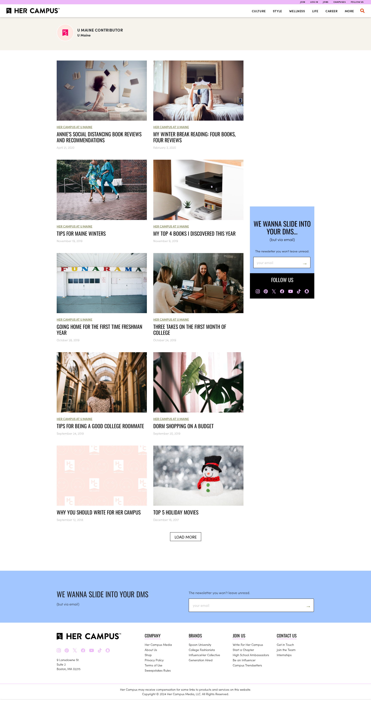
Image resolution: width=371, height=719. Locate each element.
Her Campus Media (158, 644)
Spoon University (200, 644)
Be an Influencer (244, 660)
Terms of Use (153, 665)
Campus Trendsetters (247, 665)
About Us (151, 650)
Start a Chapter (243, 650)
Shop (148, 655)
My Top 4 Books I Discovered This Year (194, 233)
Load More (186, 537)
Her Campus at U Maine (74, 127)
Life (315, 11)
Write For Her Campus (248, 644)
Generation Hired (201, 660)
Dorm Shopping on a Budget (183, 426)
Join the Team (286, 650)
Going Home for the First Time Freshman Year (99, 329)
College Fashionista (202, 650)
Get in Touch (285, 644)
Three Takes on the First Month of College (189, 329)
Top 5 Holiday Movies (175, 512)
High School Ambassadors (251, 655)
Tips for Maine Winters (81, 233)
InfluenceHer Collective (204, 655)
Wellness (297, 11)
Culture (259, 11)
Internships (284, 655)
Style (277, 11)
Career (331, 11)
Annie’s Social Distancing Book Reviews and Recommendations (99, 137)
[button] (362, 10)
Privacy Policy (154, 660)
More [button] (349, 11)
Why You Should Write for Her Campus (99, 512)
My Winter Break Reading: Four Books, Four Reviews (194, 137)
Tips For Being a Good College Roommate (100, 426)
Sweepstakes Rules (158, 670)
